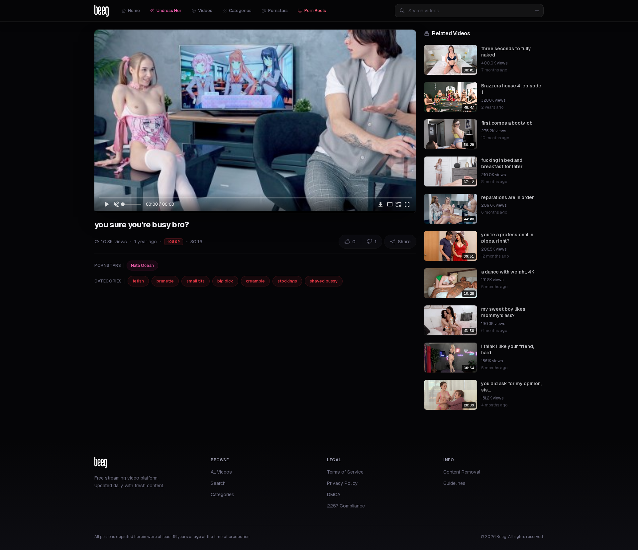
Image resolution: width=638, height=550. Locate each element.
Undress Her (169, 10)
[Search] (537, 11)
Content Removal (461, 472)
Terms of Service (345, 472)
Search (218, 483)
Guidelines (454, 483)
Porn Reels (315, 10)
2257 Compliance (346, 506)
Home (134, 10)
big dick (225, 281)
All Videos (221, 472)
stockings (287, 281)
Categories (240, 10)
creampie (255, 281)
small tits (195, 281)
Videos (205, 10)
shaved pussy (324, 281)
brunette (165, 281)
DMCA (333, 494)
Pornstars (278, 10)
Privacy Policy (342, 483)
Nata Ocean (142, 265)
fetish (138, 281)
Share (404, 242)
